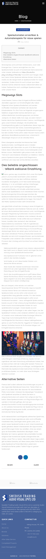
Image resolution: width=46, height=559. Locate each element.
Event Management (9, 547)
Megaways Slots (9, 53)
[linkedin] (25, 457)
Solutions (5, 535)
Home (16, 21)
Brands (4, 532)
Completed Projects (9, 543)
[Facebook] (20, 457)
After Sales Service (8, 539)
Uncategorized (26, 21)
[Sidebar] (3, 170)
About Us (5, 528)
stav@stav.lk (32, 537)
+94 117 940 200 (33, 534)
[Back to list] (23, 465)
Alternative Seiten (9, 59)
